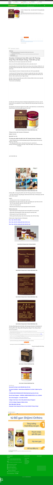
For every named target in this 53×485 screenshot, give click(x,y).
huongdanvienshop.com (13, 467)
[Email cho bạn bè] (23, 43)
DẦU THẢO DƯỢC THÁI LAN (14, 404)
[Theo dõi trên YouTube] (17, 473)
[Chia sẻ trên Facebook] (21, 43)
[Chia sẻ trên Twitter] (22, 43)
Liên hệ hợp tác (26, 463)
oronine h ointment (22, 41)
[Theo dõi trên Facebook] (15, 473)
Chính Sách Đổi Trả (27, 460)
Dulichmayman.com (14, 470)
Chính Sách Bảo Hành (27, 461)
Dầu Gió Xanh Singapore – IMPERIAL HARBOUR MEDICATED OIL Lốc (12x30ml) (25, 395)
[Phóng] (9, 19)
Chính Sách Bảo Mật (27, 462)
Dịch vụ (40, 0)
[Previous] (8, 453)
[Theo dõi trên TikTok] (16, 473)
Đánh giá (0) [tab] (17, 48)
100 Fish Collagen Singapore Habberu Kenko (18, 402)
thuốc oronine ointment (31, 41)
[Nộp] (44, 5)
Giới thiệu (38, 0)
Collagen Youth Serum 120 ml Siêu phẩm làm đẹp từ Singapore (22, 399)
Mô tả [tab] (9, 48)
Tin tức (36, 0)
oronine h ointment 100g (26, 41)
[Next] (10, 18)
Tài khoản (44, 0)
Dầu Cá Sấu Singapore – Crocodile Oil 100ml (18, 397)
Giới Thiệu (26, 459)
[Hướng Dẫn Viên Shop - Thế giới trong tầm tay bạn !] (10, 2)
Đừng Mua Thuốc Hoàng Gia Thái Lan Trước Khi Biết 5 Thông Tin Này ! (23, 406)
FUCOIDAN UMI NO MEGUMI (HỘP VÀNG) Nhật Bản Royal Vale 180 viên (23, 393)
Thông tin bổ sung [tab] (13, 48)
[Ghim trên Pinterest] (24, 43)
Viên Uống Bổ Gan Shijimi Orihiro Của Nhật (13, 450)
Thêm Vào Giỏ (26, 37)
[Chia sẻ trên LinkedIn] (25, 43)
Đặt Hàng (26, 342)
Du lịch (42, 0)
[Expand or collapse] (43, 51)
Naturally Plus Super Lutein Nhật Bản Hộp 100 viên (19, 387)
